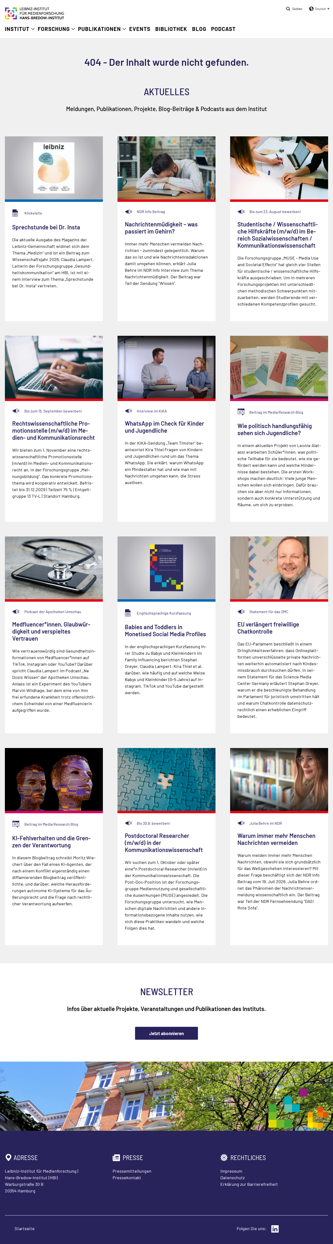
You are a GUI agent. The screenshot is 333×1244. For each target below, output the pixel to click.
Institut (17, 29)
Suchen (297, 9)
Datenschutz (232, 1177)
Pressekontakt (127, 1177)
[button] (318, 9)
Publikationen (99, 29)
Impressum (231, 1171)
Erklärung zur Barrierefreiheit (249, 1184)
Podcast (223, 29)
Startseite (25, 1228)
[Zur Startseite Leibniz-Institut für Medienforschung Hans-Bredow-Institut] (34, 17)
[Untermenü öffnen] (33, 29)
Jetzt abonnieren (166, 1033)
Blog (199, 29)
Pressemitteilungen (132, 1171)
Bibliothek (171, 29)
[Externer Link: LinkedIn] (275, 1229)
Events (139, 29)
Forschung (54, 29)
